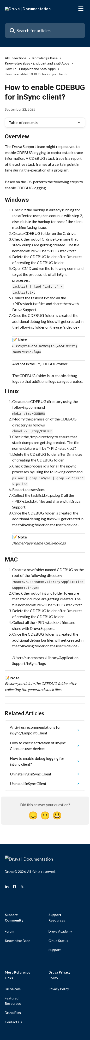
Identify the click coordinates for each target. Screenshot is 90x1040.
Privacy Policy (58, 989)
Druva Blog (13, 1012)
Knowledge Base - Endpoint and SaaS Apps (37, 63)
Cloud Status (58, 941)
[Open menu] (81, 9)
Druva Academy (60, 931)
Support (54, 950)
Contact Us (13, 1022)
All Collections (15, 58)
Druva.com (13, 989)
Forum (9, 931)
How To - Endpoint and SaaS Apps (30, 69)
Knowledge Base (45, 58)
